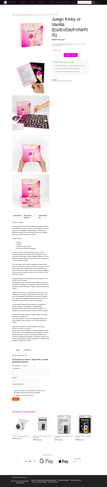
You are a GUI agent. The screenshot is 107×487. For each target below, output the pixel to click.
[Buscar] (93, 2)
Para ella (12, 2)
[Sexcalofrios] (5, 2)
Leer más (15, 443)
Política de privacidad (63, 480)
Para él (23, 2)
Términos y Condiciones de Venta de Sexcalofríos (43, 480)
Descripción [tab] (17, 215)
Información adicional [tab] (27, 216)
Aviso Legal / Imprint (75, 480)
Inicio (13, 14)
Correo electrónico (18, 384)
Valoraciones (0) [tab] (43, 216)
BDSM (32, 2)
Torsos (51, 2)
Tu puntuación (16, 365)
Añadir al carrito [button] (38, 443)
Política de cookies (53, 482)
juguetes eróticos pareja (23, 14)
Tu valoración (16, 368)
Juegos (32, 14)
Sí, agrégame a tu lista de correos (23, 395)
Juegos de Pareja (67, 80)
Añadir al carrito (70, 55)
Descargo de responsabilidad (39, 482)
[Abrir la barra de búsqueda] (101, 2)
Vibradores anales (63, 2)
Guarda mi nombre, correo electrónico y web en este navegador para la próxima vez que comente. (29, 391)
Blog (74, 2)
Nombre (15, 377)
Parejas (41, 2)
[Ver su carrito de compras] (97, 2)
